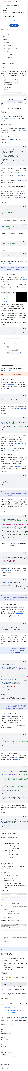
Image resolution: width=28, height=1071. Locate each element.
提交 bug (3, 1031)
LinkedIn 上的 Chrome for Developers (9, 1056)
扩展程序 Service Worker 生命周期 (15, 708)
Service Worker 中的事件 (10, 1012)
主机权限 (18, 652)
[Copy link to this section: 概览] (5, 67)
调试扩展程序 (7, 370)
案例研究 (3, 1042)
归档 (2, 1044)
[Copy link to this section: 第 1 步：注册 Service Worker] (20, 136)
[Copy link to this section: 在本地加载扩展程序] (14, 864)
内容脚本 (10, 716)
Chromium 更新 (4, 1039)
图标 (22, 180)
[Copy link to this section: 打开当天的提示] (12, 918)
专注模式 (3, 993)
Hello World (14, 118)
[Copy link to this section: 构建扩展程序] (12, 124)
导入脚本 (9, 263)
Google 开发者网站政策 (13, 1020)
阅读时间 (3, 986)
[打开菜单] (2, 1)
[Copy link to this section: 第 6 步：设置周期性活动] (17, 604)
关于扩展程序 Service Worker (11, 1008)
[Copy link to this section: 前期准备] (9, 112)
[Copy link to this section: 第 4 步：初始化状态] (14, 379)
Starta (14, 25)
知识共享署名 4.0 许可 (22, 1017)
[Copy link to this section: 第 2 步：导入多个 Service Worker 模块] (2, 189)
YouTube (3, 1054)
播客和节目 (3, 1046)
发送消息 (24, 720)
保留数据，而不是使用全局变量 (12, 450)
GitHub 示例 (23, 130)
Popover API (17, 759)
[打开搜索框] (16, 1)
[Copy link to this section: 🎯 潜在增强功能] (14, 954)
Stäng (14, 20)
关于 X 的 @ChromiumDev (6, 1052)
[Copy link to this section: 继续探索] (9, 999)
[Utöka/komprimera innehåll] (10, 34)
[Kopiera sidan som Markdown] (8, 29)
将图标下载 (19, 175)
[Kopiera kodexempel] (26, 147)
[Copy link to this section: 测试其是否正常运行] (17, 833)
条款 (2, 1064)
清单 (13, 139)
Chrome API (11, 705)
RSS (2, 1059)
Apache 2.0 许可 (18, 1018)
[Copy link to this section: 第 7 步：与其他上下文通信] (18, 713)
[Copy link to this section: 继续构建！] (10, 973)
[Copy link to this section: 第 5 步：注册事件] (13, 454)
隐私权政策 (6, 1064)
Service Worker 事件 (9, 599)
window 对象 (19, 436)
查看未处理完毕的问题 (6, 1033)
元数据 (18, 180)
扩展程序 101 (7, 118)
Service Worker (17, 195)
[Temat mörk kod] (24, 147)
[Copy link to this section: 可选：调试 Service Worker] (19, 274)
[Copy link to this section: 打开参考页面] (10, 873)
